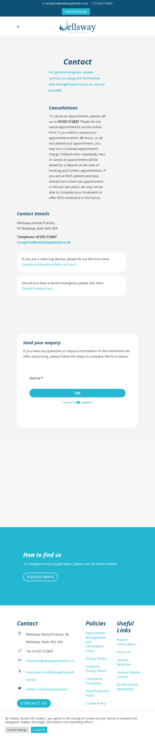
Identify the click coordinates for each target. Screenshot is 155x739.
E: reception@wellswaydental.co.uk (65, 3)
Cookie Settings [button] (16, 730)
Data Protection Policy (98, 693)
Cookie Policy (96, 703)
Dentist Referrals (76, 12)
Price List (124, 652)
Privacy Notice (96, 658)
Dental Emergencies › (38, 288)
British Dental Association (127, 686)
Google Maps (40, 577)
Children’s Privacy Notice (96, 668)
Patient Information (126, 642)
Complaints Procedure (94, 681)
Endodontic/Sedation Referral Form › (49, 264)
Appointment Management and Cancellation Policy (96, 642)
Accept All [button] (39, 730)
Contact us (34, 703)
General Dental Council (128, 674)
